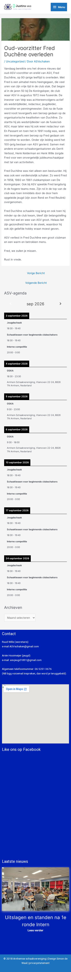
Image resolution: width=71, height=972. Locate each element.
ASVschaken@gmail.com (24, 646)
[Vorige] (10, 304)
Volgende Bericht (36, 282)
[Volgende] (60, 304)
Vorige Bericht (36, 273)
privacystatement (39, 962)
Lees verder (35, 930)
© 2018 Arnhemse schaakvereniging (25, 958)
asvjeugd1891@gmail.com (26, 660)
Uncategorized (15, 61)
